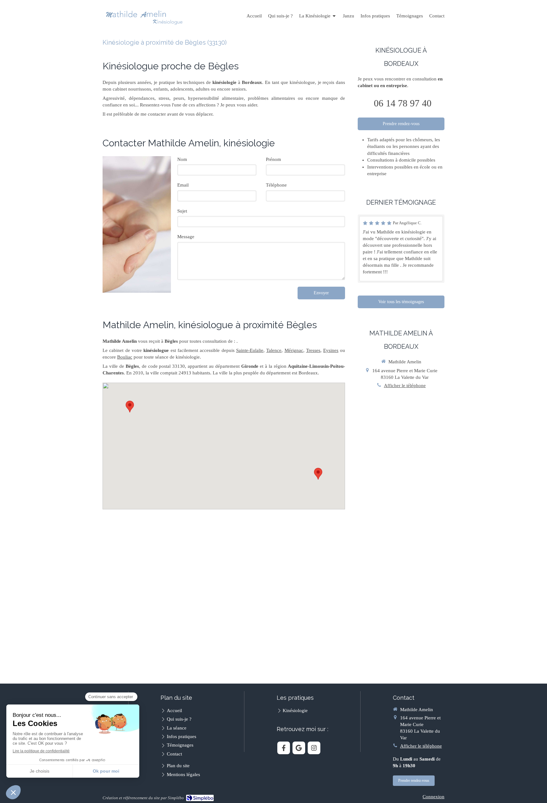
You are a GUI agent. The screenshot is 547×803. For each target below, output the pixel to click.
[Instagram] (314, 748)
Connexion (433, 796)
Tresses (313, 350)
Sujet (182, 210)
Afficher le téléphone (405, 385)
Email (183, 185)
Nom (182, 159)
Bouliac (124, 357)
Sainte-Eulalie (249, 350)
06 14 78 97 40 (402, 103)
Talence (273, 350)
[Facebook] (283, 748)
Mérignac (294, 350)
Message (185, 236)
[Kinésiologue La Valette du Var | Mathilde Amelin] (144, 16)
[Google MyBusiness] (298, 748)
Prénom (273, 159)
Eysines (330, 350)
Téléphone (276, 185)
